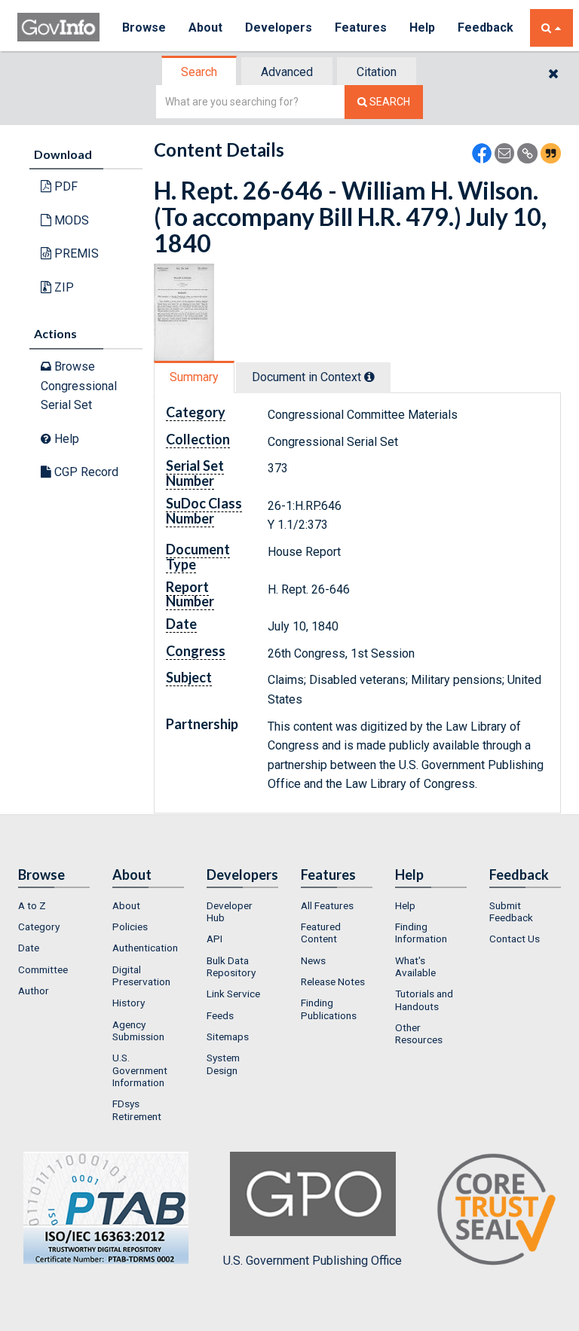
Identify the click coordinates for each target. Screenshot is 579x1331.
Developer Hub (230, 911)
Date (28, 948)
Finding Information (421, 932)
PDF (64, 186)
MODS (70, 220)
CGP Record (84, 472)
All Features (327, 905)
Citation (377, 72)
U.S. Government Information (139, 1070)
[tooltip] (369, 377)
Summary (194, 377)
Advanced (287, 72)
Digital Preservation (141, 975)
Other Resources (419, 1033)
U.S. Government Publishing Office (312, 1260)
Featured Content (321, 932)
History (128, 1003)
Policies (130, 926)
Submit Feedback (511, 911)
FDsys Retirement (136, 1109)
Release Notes (333, 981)
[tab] (199, 72)
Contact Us (514, 939)
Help (422, 27)
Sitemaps (228, 1036)
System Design (223, 1064)
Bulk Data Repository (231, 966)
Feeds (220, 1015)
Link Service (233, 994)
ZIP (62, 287)
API (214, 939)
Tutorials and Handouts (424, 1000)
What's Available (415, 966)
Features (361, 27)
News (313, 960)
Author (33, 991)
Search (199, 72)
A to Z (32, 905)
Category (39, 926)
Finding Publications (329, 1009)
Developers (278, 27)
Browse (144, 27)
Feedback (485, 27)
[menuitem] (54, 905)
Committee (43, 969)
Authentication (145, 948)
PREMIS (75, 253)
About (205, 27)
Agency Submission (138, 1030)
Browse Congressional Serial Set (79, 385)
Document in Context (308, 377)
